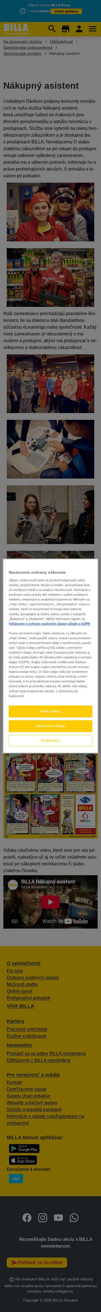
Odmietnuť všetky (50, 726)
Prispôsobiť (50, 740)
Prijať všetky (50, 711)
